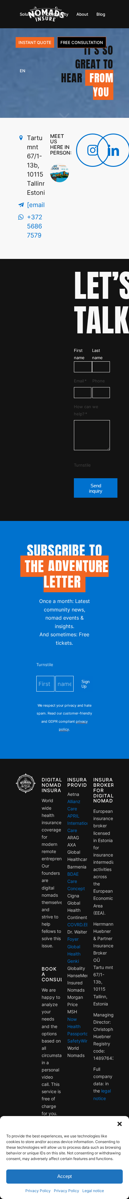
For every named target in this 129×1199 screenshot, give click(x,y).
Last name (97, 354)
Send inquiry (95, 488)
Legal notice (93, 1190)
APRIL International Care (80, 823)
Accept (64, 1176)
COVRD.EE (78, 924)
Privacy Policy (38, 1190)
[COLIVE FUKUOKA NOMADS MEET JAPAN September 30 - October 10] (60, 197)
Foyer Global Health (73, 946)
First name (79, 354)
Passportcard (81, 1033)
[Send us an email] (20, 205)
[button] (119, 1124)
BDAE (73, 874)
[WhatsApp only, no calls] (20, 217)
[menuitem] (29, 14)
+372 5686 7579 (34, 226)
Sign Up (85, 684)
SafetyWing (79, 1040)
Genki (73, 961)
